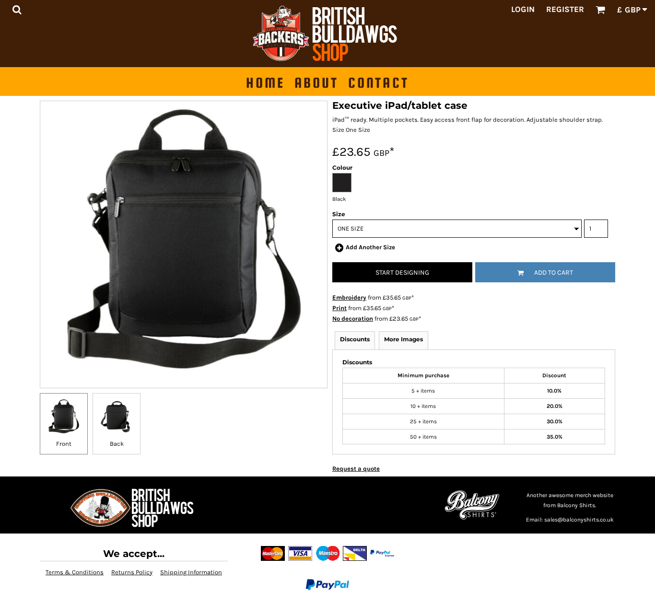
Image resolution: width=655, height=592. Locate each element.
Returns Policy (131, 572)
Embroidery (349, 297)
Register (565, 9)
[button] (17, 9)
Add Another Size (370, 247)
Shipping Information (191, 572)
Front (63, 443)
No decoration (352, 318)
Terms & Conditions (75, 572)
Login (523, 9)
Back (117, 443)
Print (339, 308)
